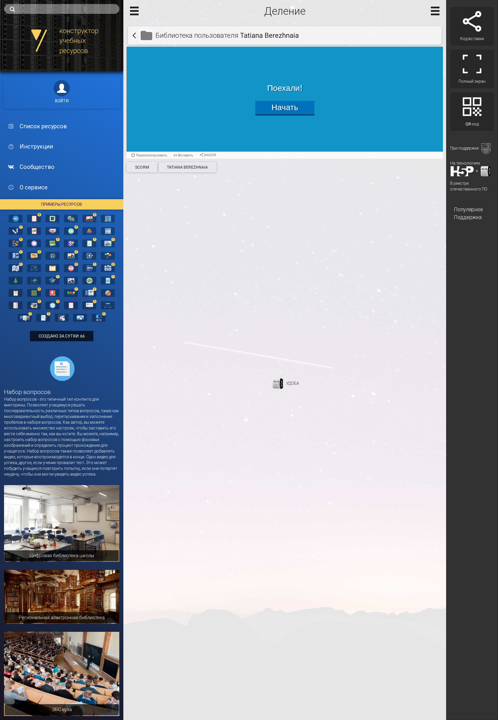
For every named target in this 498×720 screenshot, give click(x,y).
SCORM (142, 167)
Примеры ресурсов (61, 204)
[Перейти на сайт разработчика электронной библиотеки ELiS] (278, 383)
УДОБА (292, 383)
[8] (34, 218)
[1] (89, 243)
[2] (15, 243)
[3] (89, 218)
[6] (34, 292)
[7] (15, 230)
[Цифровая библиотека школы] (61, 523)
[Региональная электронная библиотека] (61, 596)
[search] (61, 9)
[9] (71, 230)
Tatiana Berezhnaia (187, 167)
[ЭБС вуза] (61, 673)
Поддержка (468, 217)
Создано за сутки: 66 (62, 336)
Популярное (468, 209)
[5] (71, 267)
